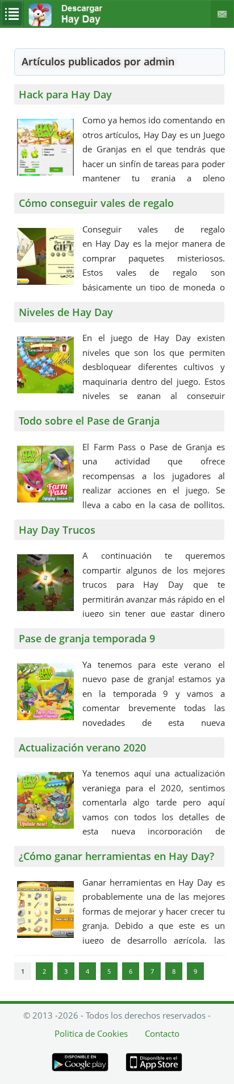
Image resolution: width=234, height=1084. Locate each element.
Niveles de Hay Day (66, 312)
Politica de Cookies (91, 1033)
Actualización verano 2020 (82, 747)
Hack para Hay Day (65, 94)
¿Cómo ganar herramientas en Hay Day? (116, 856)
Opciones (12, 14)
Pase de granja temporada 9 (87, 638)
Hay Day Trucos (57, 530)
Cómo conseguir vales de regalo (96, 203)
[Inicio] (81, 23)
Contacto (222, 14)
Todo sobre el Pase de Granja (89, 420)
